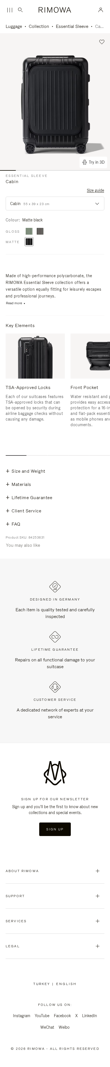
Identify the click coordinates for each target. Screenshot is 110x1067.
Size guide (95, 190)
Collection (39, 26)
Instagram (21, 1015)
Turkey (42, 983)
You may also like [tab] (23, 545)
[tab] (16, 455)
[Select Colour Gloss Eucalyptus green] (29, 231)
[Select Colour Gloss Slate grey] (40, 231)
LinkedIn (89, 1015)
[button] (101, 42)
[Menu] (9, 10)
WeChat (47, 1027)
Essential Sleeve (72, 26)
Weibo (64, 1027)
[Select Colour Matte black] (29, 242)
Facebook (62, 1015)
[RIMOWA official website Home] (55, 10)
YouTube (42, 1015)
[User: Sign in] (100, 10)
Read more (14, 303)
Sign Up (54, 829)
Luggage (14, 26)
